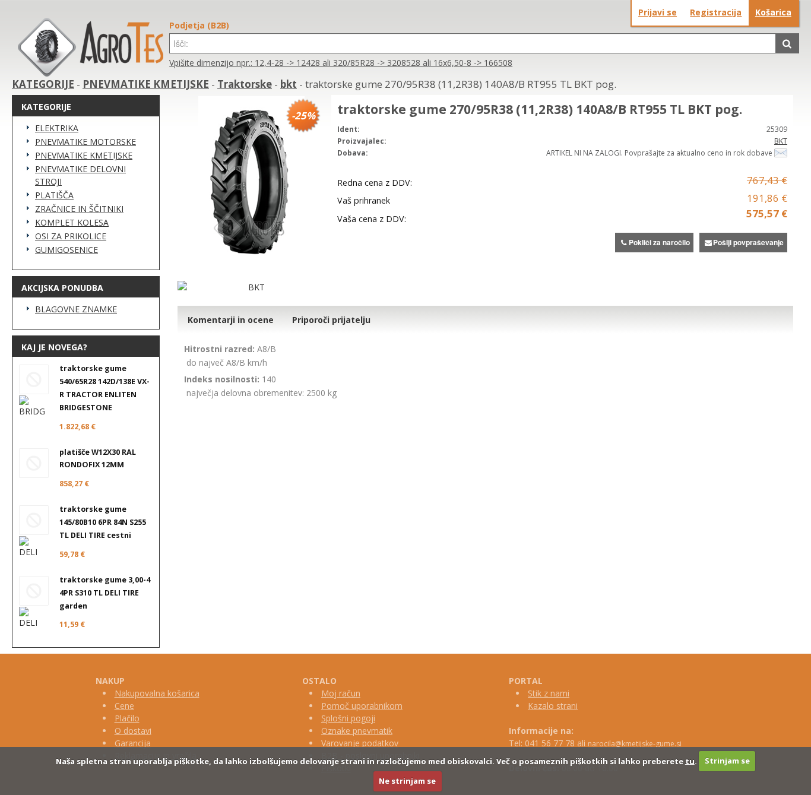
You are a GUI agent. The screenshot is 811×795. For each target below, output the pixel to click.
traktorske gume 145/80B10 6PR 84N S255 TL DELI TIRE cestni (102, 522)
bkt (288, 84)
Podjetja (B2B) (199, 25)
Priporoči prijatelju (331, 319)
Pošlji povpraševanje (748, 242)
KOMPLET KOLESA (72, 222)
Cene (124, 705)
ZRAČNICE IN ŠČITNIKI (79, 208)
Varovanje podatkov (359, 743)
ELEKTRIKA (56, 128)
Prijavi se (657, 12)
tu (690, 760)
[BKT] (251, 287)
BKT (780, 141)
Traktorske (244, 84)
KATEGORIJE (43, 84)
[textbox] (472, 43)
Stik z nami (548, 693)
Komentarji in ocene (231, 319)
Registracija (716, 12)
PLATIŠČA (54, 195)
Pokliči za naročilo (659, 242)
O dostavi (133, 730)
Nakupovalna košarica (157, 693)
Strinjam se (727, 760)
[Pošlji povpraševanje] (780, 153)
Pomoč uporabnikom (362, 705)
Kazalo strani (553, 705)
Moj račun (340, 693)
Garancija (133, 743)
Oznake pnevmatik (356, 730)
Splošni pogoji (348, 718)
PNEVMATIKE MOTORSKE (85, 141)
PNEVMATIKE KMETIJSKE (146, 84)
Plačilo (127, 718)
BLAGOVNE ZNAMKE (76, 309)
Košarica (773, 12)
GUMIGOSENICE (66, 249)
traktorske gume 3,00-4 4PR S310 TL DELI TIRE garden (104, 593)
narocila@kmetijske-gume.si (635, 744)
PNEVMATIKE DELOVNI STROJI (80, 175)
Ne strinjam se (407, 780)
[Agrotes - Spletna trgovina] (90, 73)
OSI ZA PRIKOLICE (70, 236)
